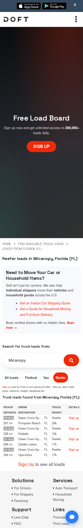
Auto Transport (66, 487)
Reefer (61, 377)
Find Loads (61, 523)
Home (6, 244)
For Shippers (23, 494)
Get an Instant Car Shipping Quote (45, 303)
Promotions (61, 517)
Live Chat (21, 517)
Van (46, 377)
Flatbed (31, 377)
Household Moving (62, 497)
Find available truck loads (41, 244)
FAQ (17, 523)
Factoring (21, 500)
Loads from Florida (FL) (22, 248)
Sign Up (26, 464)
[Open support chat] (71, 517)
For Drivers (22, 487)
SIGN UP (41, 146)
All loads (11, 377)
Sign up (6, 387)
